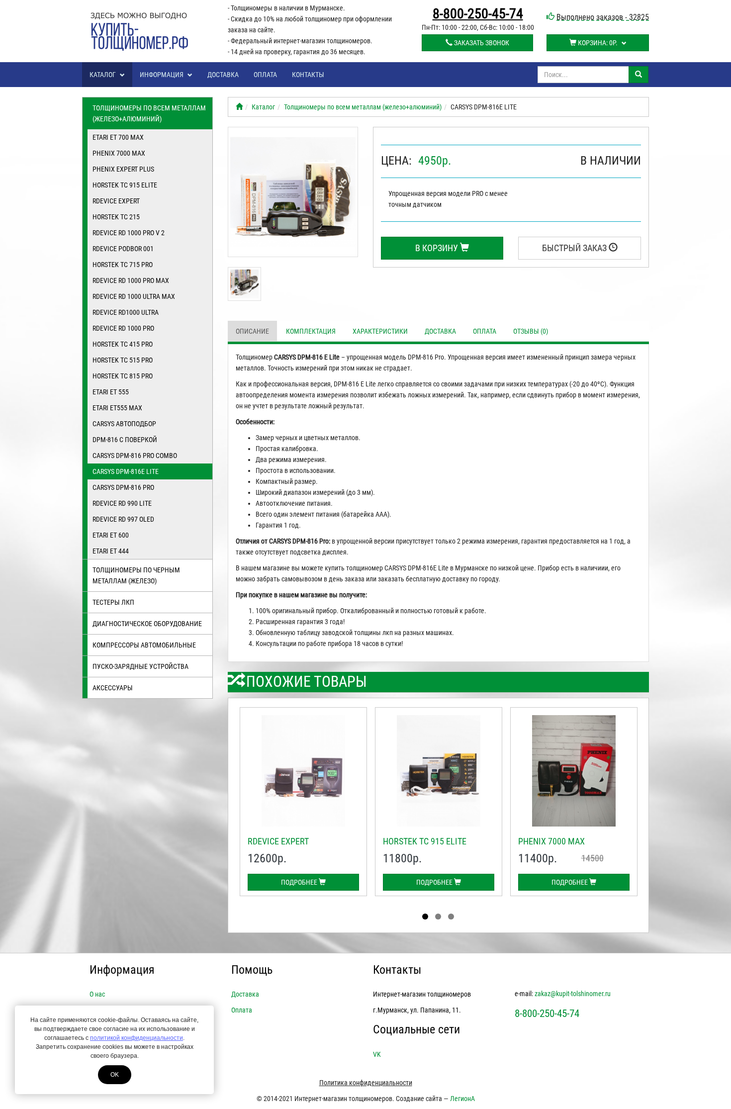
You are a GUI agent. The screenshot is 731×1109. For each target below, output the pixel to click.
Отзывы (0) (530, 331)
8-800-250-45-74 (478, 13)
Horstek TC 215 (116, 217)
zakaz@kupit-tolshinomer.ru (573, 994)
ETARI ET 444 (110, 551)
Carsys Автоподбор (124, 424)
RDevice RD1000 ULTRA (125, 312)
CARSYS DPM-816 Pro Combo (134, 456)
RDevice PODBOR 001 (123, 249)
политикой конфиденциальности (136, 1037)
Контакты (308, 75)
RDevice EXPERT (116, 201)
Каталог (103, 75)
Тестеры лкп (113, 602)
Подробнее (300, 882)
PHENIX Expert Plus (123, 169)
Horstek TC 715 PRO (122, 265)
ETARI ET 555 (110, 392)
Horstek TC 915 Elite (124, 185)
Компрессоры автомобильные (144, 645)
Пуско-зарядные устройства (140, 666)
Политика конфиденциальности (365, 1083)
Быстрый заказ (575, 248)
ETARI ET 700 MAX (118, 137)
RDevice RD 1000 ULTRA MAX (133, 296)
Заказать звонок (481, 43)
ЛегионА (462, 1099)
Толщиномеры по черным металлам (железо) (136, 575)
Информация (162, 75)
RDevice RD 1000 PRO (123, 328)
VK (377, 1054)
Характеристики (380, 331)
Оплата (265, 75)
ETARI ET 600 (110, 535)
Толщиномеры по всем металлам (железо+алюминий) (149, 113)
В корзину (437, 248)
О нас (97, 994)
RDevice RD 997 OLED (123, 519)
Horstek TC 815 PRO (122, 376)
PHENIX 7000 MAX (118, 153)
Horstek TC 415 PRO (122, 344)
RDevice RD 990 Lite (122, 503)
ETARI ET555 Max (117, 408)
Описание (252, 331)
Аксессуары (112, 688)
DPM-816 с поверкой (124, 440)
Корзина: (597, 43)
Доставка (223, 75)
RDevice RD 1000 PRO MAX (130, 280)
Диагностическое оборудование (147, 624)
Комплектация (311, 331)
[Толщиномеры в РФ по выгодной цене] (239, 107)
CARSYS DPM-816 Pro (123, 487)
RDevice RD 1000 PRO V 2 (128, 233)
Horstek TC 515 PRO (122, 360)
